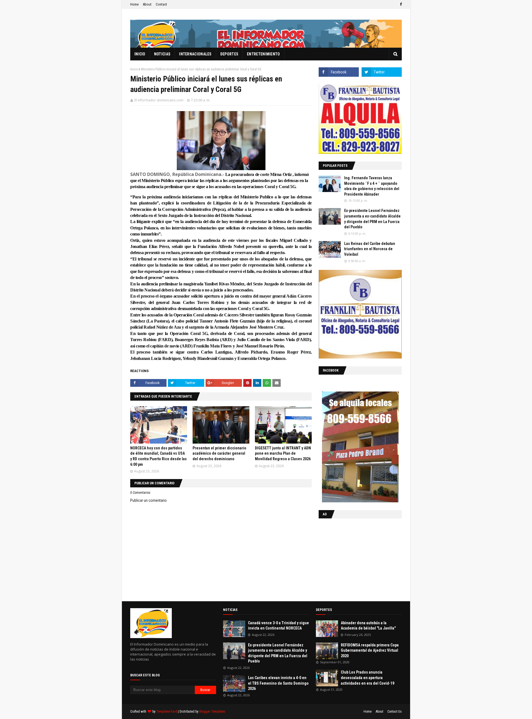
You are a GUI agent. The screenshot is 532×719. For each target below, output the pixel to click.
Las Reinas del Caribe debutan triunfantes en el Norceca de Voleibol (369, 249)
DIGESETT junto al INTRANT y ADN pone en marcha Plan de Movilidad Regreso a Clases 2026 (283, 453)
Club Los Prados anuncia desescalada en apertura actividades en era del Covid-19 (367, 677)
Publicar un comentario (148, 500)
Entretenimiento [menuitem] (263, 54)
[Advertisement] (353, 558)
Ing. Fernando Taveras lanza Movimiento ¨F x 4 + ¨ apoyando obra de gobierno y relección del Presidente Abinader (371, 186)
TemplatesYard (166, 711)
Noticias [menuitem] (162, 54)
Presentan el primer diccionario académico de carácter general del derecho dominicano (219, 453)
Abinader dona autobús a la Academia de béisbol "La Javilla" (368, 626)
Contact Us (394, 711)
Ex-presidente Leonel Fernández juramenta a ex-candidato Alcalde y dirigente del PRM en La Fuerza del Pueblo (372, 218)
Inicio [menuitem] (139, 54)
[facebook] (400, 4)
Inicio (134, 69)
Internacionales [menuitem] (195, 54)
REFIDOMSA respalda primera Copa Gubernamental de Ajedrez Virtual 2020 (370, 650)
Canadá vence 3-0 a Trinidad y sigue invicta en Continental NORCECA (278, 626)
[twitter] (382, 72)
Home (134, 4)
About (147, 4)
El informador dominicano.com (158, 100)
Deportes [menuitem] (229, 54)
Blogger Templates (212, 711)
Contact (161, 4)
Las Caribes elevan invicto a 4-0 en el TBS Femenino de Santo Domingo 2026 (278, 683)
